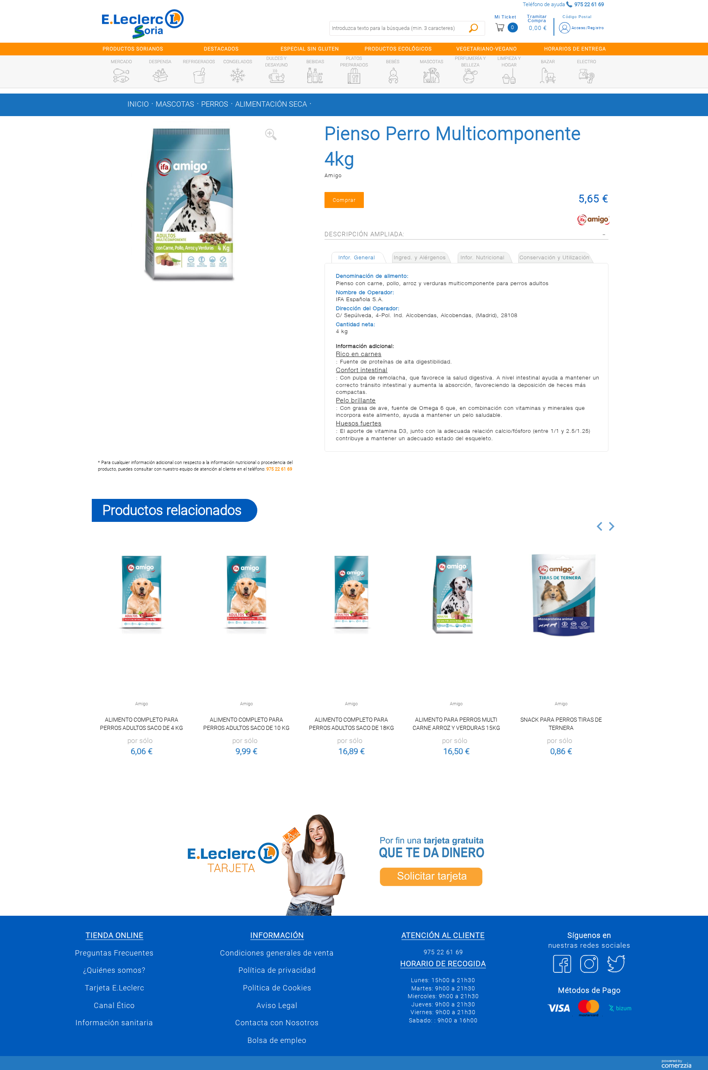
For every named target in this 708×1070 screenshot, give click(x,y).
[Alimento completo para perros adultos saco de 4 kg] (141, 595)
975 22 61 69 (279, 469)
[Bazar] (548, 75)
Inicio (138, 104)
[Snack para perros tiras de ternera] (561, 595)
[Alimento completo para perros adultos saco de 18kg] (351, 595)
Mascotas (175, 104)
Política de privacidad (277, 970)
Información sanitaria (114, 1023)
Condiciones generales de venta (277, 953)
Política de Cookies (277, 988)
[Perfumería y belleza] (470, 76)
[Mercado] (121, 75)
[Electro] (586, 75)
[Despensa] (160, 75)
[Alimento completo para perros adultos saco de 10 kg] (246, 595)
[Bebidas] (315, 75)
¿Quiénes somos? (114, 970)
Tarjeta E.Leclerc (114, 988)
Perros (214, 104)
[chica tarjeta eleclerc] (221, 863)
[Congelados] (237, 75)
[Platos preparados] (354, 76)
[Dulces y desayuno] (276, 76)
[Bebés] (393, 75)
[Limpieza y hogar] (509, 76)
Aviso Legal (276, 1005)
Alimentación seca (271, 104)
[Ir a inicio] (143, 24)
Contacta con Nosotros (277, 1023)
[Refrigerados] (199, 75)
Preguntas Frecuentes (114, 953)
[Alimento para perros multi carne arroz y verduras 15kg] (456, 595)
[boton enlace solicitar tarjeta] (487, 863)
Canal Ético (114, 1005)
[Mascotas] (431, 75)
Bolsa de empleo (276, 1040)
